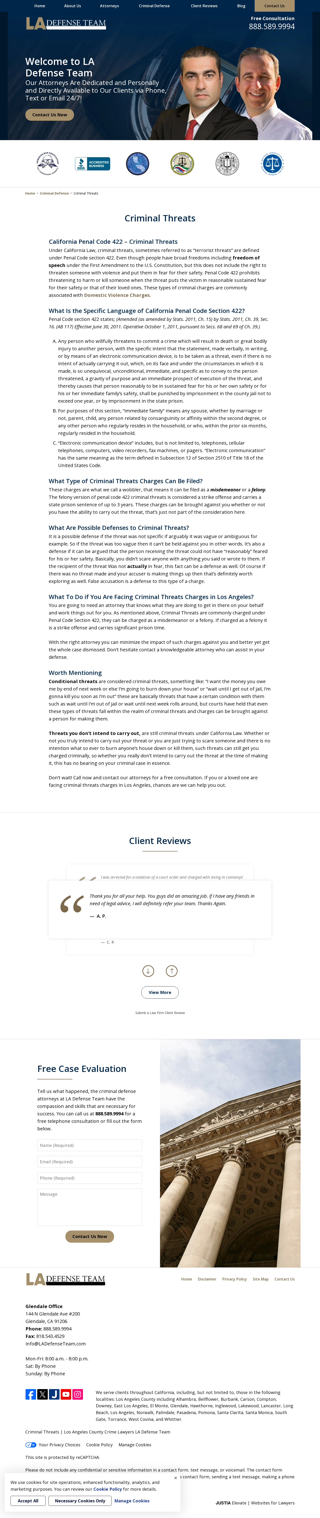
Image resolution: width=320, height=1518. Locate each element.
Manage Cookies (135, 1444)
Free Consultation (273, 18)
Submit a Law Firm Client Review (160, 1013)
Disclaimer (207, 1279)
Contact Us (274, 5)
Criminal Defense (154, 5)
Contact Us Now (49, 114)
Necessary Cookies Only (80, 1501)
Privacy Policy (234, 1279)
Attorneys (109, 5)
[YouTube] (66, 1394)
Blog (241, 5)
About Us (72, 5)
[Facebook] (31, 1394)
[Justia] (54, 1394)
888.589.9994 (272, 26)
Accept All (28, 1501)
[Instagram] (77, 1394)
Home (39, 5)
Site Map (261, 1279)
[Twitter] (42, 1394)
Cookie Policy (99, 1444)
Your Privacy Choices (59, 1444)
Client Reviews (204, 5)
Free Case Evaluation (82, 1068)
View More (160, 992)
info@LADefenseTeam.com (56, 1344)
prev (148, 976)
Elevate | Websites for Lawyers (255, 1503)
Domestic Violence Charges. (117, 295)
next (172, 976)
